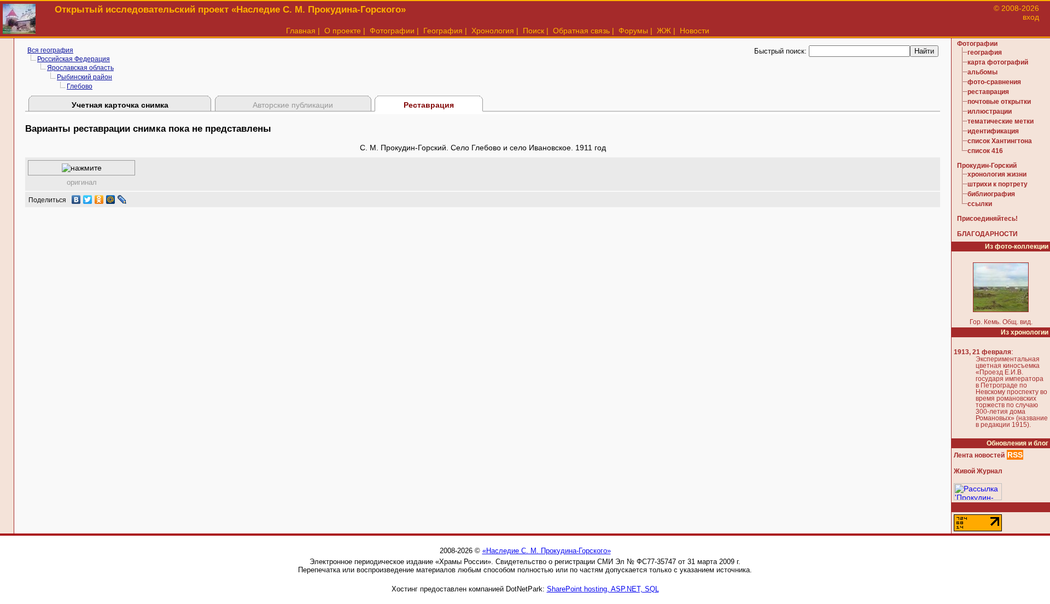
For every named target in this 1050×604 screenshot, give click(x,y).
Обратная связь (581, 30)
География (443, 30)
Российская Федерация (73, 59)
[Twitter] (88, 199)
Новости (694, 30)
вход (1031, 17)
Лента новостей (979, 455)
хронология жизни (996, 174)
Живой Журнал (978, 471)
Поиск (533, 30)
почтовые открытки (999, 101)
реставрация (988, 92)
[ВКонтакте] (76, 199)
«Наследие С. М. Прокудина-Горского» (546, 551)
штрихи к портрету (997, 184)
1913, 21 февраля (982, 352)
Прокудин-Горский (987, 165)
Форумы (633, 30)
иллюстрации (989, 111)
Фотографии (392, 30)
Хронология (492, 30)
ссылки (979, 204)
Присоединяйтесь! (987, 218)
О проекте (342, 30)
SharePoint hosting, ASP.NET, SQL (603, 589)
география (984, 52)
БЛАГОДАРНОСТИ (987, 234)
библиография (991, 194)
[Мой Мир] (110, 199)
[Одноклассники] (99, 199)
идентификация (993, 131)
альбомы (982, 72)
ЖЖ (664, 30)
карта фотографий (997, 62)
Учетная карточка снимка (120, 105)
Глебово (79, 86)
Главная (301, 30)
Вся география (50, 50)
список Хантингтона (999, 141)
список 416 (985, 151)
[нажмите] (82, 167)
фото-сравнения (994, 82)
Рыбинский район (84, 77)
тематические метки (1000, 121)
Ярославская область (80, 67)
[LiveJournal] (122, 199)
